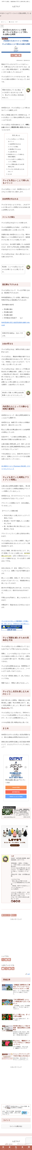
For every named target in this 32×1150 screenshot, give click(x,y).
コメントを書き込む (16, 1126)
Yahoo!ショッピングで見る (16, 796)
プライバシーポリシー (23, 1144)
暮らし (14, 915)
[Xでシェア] (12, 55)
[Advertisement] (16, 937)
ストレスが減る (14, 146)
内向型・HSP (6, 915)
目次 (13, 135)
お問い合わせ (8, 1144)
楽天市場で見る (16, 792)
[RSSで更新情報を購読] (19, 901)
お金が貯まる (13, 151)
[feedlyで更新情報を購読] (17, 901)
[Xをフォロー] (14, 901)
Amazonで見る (16, 787)
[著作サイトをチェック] (12, 901)
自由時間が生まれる (15, 144)
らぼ (12, 856)
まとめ (10, 174)
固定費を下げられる (15, 149)
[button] (19, 55)
